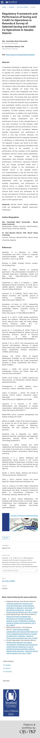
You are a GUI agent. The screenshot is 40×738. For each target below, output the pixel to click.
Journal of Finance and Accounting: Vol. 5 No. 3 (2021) (22, 652)
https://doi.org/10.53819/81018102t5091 (20, 55)
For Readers (7, 665)
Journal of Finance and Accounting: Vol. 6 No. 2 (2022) (21, 611)
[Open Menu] (2, 2)
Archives (11, 7)
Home (4, 7)
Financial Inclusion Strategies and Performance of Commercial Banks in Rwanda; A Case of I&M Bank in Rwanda (20, 618)
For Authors (7, 668)
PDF (6, 538)
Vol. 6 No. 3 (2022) (22, 7)
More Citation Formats (11, 570)
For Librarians (7, 672)
